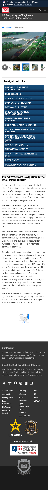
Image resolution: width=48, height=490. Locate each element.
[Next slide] (44, 67)
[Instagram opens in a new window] (20, 383)
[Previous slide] (10, 67)
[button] (24, 5)
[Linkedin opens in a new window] (26, 383)
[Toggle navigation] (44, 10)
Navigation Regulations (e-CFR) (21, 155)
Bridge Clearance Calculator (16, 88)
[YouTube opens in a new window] (31, 383)
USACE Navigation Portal (20, 165)
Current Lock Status (18, 98)
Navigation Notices (16, 149)
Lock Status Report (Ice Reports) (20, 130)
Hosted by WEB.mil (23, 441)
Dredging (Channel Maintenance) (17, 113)
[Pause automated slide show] (5, 67)
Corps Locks (13, 94)
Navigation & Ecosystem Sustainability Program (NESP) (20, 138)
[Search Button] (39, 10)
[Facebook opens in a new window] (15, 383)
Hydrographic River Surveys (17, 119)
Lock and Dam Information (21, 125)
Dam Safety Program (18, 103)
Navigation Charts (16, 145)
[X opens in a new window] (3, 383)
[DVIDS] (9, 383)
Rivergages (12, 160)
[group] (24, 46)
